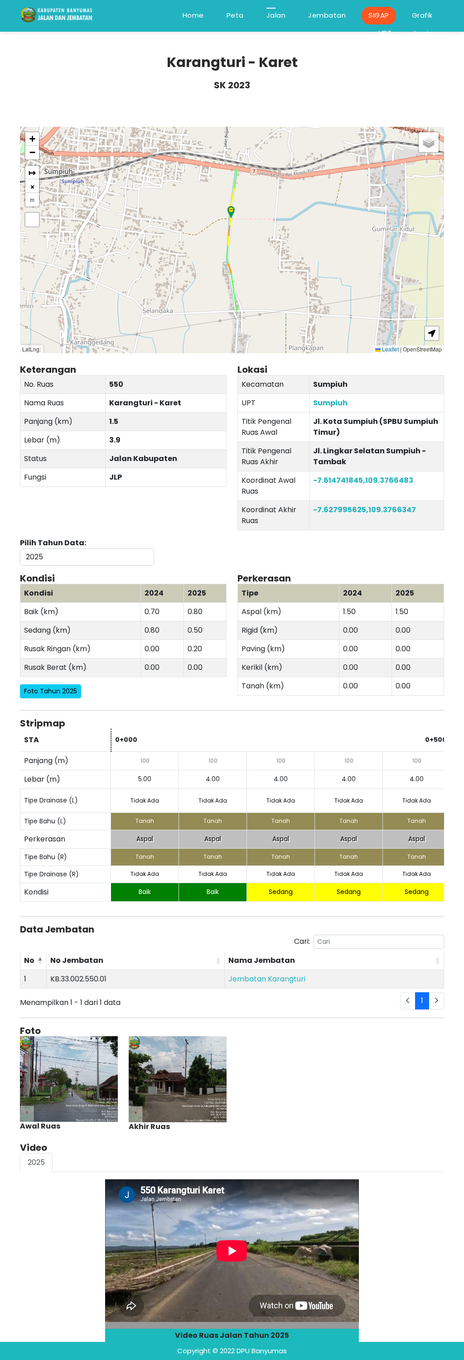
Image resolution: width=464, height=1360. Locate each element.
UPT (385, 33)
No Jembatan (76, 960)
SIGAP (378, 15)
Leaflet (390, 349)
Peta (235, 15)
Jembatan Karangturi (266, 979)
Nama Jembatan (261, 960)
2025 (36, 1162)
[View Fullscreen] (32, 219)
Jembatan (327, 15)
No (29, 960)
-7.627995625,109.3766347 (364, 510)
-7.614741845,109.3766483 (363, 480)
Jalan (276, 15)
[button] (231, 212)
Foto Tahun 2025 (50, 691)
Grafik (422, 15)
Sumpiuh (330, 403)
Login (423, 33)
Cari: (302, 941)
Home (193, 15)
